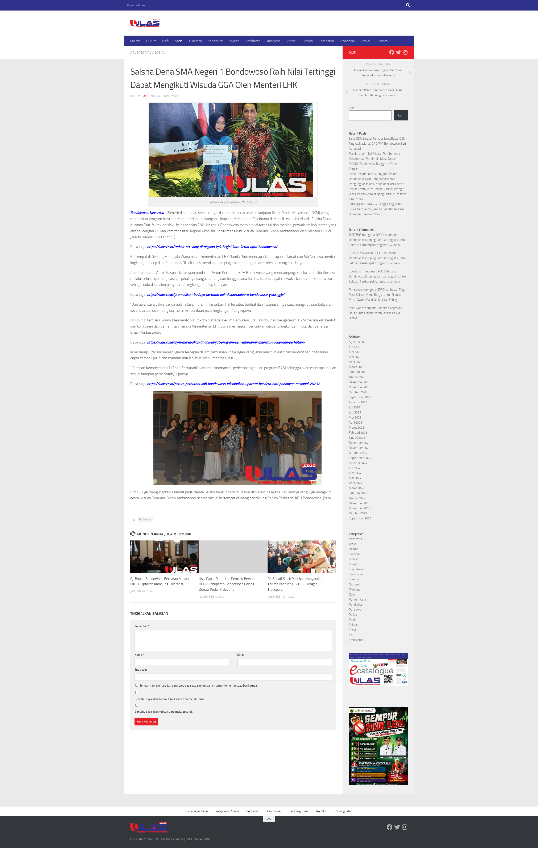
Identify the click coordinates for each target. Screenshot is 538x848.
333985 (354, 253)
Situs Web (141, 669)
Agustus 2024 (358, 463)
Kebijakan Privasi (227, 811)
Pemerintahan (358, 599)
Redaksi (143, 96)
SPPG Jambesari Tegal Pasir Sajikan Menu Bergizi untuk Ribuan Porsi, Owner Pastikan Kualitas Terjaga (377, 295)
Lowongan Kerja (196, 811)
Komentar (141, 626)
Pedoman (253, 811)
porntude (355, 271)
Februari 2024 (358, 493)
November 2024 (359, 448)
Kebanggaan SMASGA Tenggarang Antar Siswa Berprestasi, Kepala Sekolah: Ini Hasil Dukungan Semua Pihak (376, 209)
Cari (351, 108)
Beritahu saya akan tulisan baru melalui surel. (163, 711)
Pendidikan (215, 41)
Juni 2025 (355, 412)
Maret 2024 (356, 488)
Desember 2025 (359, 382)
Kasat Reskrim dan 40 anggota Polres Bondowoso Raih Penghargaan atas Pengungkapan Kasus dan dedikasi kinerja (376, 179)
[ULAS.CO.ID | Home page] (145, 23)
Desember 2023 (359, 503)
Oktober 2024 (358, 453)
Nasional (354, 584)
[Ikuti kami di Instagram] (405, 52)
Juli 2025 (354, 407)
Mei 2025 (355, 417)
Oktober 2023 (358, 513)
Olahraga (195, 41)
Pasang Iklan (136, 5)
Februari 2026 (358, 372)
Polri (352, 620)
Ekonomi (382, 41)
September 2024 (360, 458)
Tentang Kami (299, 811)
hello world (356, 308)
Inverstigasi (356, 569)
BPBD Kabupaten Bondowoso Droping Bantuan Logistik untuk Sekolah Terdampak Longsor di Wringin (377, 240)
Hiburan (354, 559)
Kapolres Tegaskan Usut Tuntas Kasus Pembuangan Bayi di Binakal (375, 313)
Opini (352, 594)
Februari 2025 (358, 433)
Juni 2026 (355, 352)
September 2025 (360, 397)
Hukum (151, 41)
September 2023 (360, 518)
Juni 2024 (355, 473)
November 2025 (359, 387)
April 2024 (355, 483)
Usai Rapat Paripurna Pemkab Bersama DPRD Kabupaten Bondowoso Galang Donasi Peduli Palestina (228, 583)
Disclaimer (274, 811)
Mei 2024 (355, 478)
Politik (353, 615)
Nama (139, 654)
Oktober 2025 (358, 392)
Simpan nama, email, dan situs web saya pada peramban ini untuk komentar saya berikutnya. (198, 685)
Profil (165, 41)
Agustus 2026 (358, 342)
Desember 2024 (359, 443)
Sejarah (234, 41)
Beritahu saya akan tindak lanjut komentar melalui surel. (170, 699)
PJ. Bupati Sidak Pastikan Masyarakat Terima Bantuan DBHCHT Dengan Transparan (295, 583)
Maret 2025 (356, 427)
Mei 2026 (355, 357)
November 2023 (359, 508)
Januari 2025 (357, 438)
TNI (351, 635)
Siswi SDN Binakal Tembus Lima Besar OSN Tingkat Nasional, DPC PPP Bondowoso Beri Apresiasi (377, 144)
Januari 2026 (357, 377)
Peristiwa (355, 610)
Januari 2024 (357, 498)
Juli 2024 (354, 468)
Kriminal (354, 579)
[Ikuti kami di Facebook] (391, 52)
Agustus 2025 (358, 402)
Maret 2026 (356, 367)
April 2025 (355, 422)
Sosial (179, 41)
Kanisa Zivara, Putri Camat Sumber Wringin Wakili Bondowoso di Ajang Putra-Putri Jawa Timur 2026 (377, 194)
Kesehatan (253, 41)
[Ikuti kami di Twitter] (398, 52)
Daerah (135, 41)
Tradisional (273, 41)
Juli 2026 (354, 347)
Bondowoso (145, 519)
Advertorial (140, 52)
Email (241, 654)
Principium (356, 290)
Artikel (292, 41)
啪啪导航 (355, 235)
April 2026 (355, 362)
